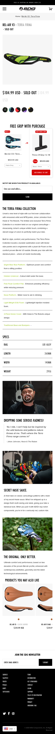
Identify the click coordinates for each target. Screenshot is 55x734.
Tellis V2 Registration (35, 695)
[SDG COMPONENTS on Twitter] (4, 713)
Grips (4, 688)
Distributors (32, 678)
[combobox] (13, 165)
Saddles (5, 674)
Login (29, 688)
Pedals (5, 685)
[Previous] (5, 60)
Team (29, 674)
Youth (5, 681)
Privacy (30, 702)
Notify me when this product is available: (22, 183)
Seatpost (5, 678)
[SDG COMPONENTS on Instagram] (13, 713)
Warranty (31, 698)
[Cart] (50, 9)
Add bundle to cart (41, 172)
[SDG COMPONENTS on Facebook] (9, 713)
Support (30, 691)
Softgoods (6, 691)
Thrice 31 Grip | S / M (41, 155)
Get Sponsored (32, 681)
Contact (30, 685)
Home (17, 16)
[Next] (50, 60)
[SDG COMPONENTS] (27, 9)
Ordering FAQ (32, 705)
